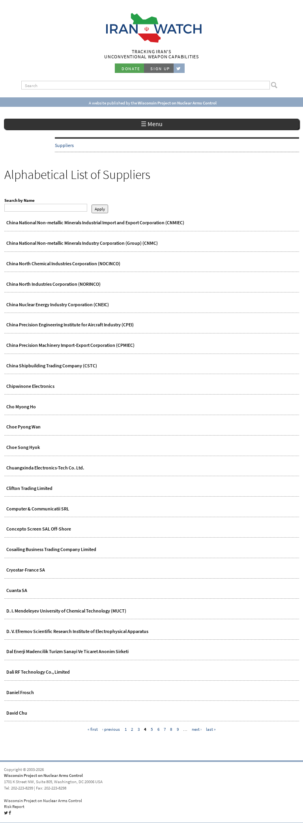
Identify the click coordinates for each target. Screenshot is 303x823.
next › (197, 729)
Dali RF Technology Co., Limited (38, 672)
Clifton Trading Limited (29, 488)
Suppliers (64, 145)
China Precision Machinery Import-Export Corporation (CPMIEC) (70, 345)
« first (93, 729)
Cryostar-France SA (25, 570)
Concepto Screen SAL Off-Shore (38, 529)
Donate (131, 68)
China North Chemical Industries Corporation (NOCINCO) (63, 264)
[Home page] (151, 42)
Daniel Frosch (20, 692)
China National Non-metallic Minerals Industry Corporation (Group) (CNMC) (82, 243)
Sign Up (160, 68)
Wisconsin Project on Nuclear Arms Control (43, 775)
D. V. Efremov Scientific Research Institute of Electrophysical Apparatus (77, 631)
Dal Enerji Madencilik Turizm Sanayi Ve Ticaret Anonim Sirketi (67, 651)
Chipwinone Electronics (30, 386)
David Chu (16, 713)
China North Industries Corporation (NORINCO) (53, 284)
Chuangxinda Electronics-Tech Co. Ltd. (45, 468)
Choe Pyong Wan (23, 427)
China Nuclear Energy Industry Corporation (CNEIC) (57, 305)
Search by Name (19, 200)
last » (211, 729)
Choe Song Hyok (23, 447)
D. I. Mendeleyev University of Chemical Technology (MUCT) (66, 611)
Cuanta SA (16, 590)
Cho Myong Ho (21, 407)
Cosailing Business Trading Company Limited (51, 549)
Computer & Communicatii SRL (37, 509)
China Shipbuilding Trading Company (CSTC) (51, 366)
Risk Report (14, 806)
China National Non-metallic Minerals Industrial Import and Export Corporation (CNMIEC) (95, 223)
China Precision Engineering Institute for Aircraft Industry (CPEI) (70, 325)
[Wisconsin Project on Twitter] (179, 68)
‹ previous (111, 729)
